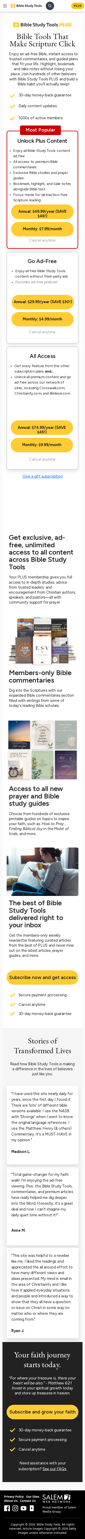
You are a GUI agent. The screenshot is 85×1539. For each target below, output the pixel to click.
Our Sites (32, 1496)
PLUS (77, 6)
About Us (11, 1501)
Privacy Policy (14, 1496)
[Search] (50, 6)
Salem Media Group (59, 1509)
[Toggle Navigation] (5, 5)
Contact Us (28, 1501)
